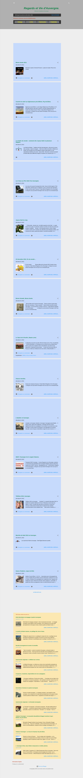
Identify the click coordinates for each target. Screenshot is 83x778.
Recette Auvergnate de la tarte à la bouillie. (27, 645)
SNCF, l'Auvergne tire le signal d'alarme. (27, 457)
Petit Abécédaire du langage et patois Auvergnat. (28, 617)
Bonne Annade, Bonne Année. (24, 298)
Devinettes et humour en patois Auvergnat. (27, 688)
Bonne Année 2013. (21, 62)
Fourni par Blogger (42, 766)
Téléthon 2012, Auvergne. (23, 496)
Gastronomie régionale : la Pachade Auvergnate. (28, 702)
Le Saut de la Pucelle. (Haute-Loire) (26, 337)
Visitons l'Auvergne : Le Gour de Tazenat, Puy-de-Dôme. (30, 731)
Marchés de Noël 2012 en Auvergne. (26, 535)
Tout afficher (55, 15)
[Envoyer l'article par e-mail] (32, 78)
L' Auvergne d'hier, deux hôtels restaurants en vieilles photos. (32, 745)
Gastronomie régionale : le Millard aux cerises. (28, 659)
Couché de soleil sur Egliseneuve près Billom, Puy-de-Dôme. (33, 101)
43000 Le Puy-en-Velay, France (29, 355)
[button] (58, 63)
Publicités (54, 22)
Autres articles (37, 592)
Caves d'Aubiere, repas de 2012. (25, 571)
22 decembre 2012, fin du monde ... (26, 259)
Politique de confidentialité (18, 764)
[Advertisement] (66, 32)
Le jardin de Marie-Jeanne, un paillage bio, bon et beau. (30, 631)
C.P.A (31, 22)
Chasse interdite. (21, 378)
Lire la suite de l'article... (51, 78)
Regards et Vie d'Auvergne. (41, 8)
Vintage (20, 22)
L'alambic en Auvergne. (22, 417)
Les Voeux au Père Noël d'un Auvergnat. (27, 181)
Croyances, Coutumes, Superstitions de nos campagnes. (30, 673)
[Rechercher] (69, 3)
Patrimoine (42, 22)
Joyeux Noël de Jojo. (22, 220)
